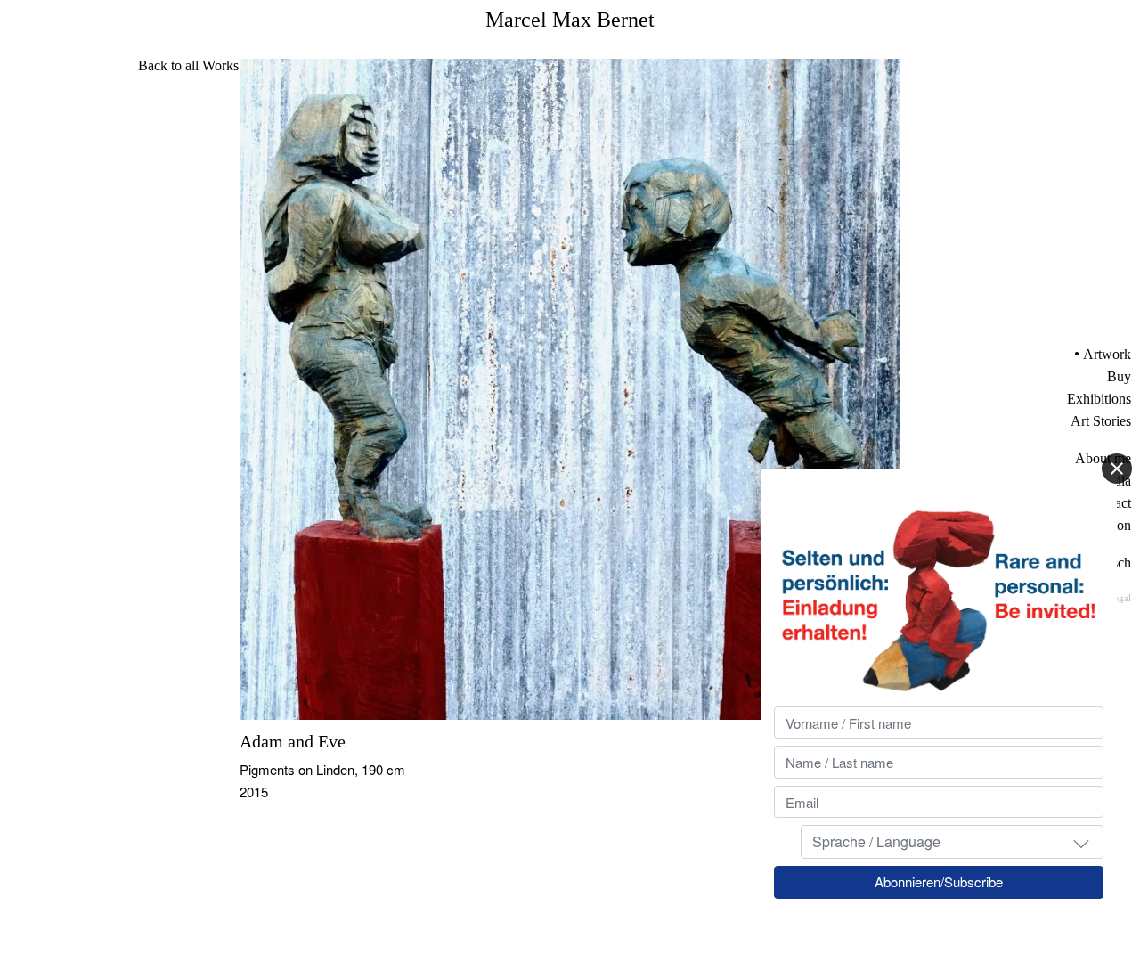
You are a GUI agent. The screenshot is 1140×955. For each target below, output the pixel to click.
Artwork (1107, 354)
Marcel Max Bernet (570, 19)
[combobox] (952, 843)
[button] (1081, 842)
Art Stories (1101, 421)
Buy (1119, 376)
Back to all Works (188, 65)
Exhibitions (1099, 398)
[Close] (1117, 468)
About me (1103, 458)
